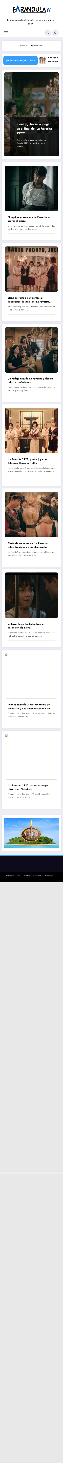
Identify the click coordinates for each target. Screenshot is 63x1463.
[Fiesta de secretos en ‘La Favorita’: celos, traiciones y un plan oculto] (31, 514)
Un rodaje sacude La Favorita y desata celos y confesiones (30, 380)
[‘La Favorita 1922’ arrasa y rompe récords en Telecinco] (31, 756)
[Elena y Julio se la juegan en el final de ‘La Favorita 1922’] (31, 114)
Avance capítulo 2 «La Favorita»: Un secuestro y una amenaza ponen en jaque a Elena (29, 706)
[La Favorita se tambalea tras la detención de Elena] (31, 595)
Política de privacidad (32, 875)
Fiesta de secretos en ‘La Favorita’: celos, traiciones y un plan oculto (28, 545)
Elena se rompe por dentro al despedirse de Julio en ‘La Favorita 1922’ (28, 300)
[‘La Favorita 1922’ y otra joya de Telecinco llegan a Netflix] (31, 430)
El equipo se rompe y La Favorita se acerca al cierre (29, 219)
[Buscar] (47, 32)
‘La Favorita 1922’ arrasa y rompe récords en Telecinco (28, 787)
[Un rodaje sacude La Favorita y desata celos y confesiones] (31, 349)
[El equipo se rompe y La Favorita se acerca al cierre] (31, 188)
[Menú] (6, 32)
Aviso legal (49, 875)
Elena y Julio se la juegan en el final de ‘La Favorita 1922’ (34, 128)
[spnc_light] (55, 32)
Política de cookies (13, 875)
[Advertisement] (31, 1027)
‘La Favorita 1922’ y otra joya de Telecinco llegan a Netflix (27, 461)
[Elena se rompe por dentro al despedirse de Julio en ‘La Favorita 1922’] (31, 268)
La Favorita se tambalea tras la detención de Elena (26, 626)
